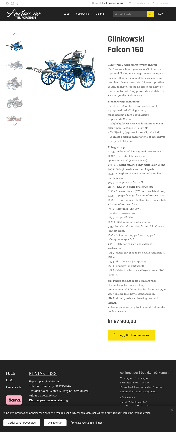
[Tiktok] (17, 3)
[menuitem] (67, 14)
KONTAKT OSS (43, 373)
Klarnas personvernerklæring (48, 400)
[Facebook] (7, 3)
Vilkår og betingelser (43, 395)
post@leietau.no (141, 3)
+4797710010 (163, 3)
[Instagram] (12, 3)
